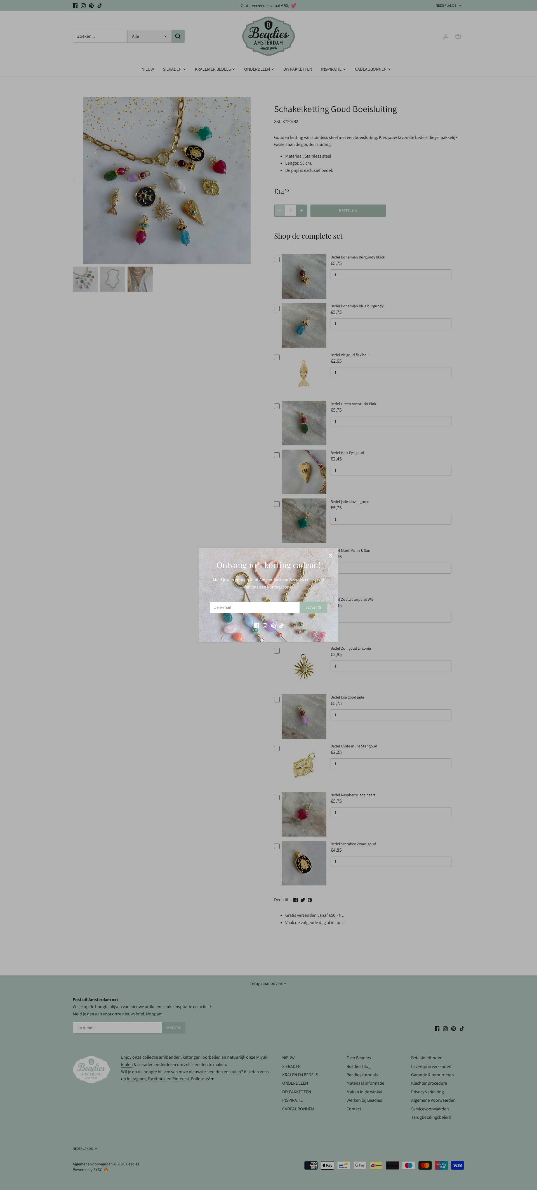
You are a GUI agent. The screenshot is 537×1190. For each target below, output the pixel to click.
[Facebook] (256, 625)
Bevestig (313, 607)
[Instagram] (265, 625)
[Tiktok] (281, 625)
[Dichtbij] (330, 556)
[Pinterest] (273, 625)
